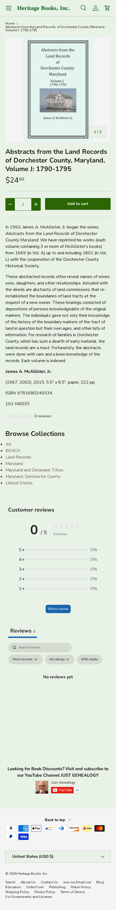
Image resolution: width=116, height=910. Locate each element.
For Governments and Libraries (28, 897)
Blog (100, 882)
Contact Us (49, 882)
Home (10, 23)
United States (19, 483)
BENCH (12, 451)
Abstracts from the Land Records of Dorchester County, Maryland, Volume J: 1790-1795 (55, 28)
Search (10, 882)
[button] (58, 550)
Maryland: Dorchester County (32, 477)
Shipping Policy (17, 892)
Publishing (57, 887)
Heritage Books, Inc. (33, 873)
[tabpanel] (58, 689)
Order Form (35, 887)
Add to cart (77, 203)
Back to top (55, 819)
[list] (58, 89)
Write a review (58, 609)
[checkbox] (89, 659)
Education (13, 887)
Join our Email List (77, 882)
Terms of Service (72, 892)
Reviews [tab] (22, 630)
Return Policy (81, 887)
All (8, 444)
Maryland (14, 464)
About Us (28, 882)
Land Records (18, 457)
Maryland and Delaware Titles (34, 470)
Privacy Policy (45, 892)
